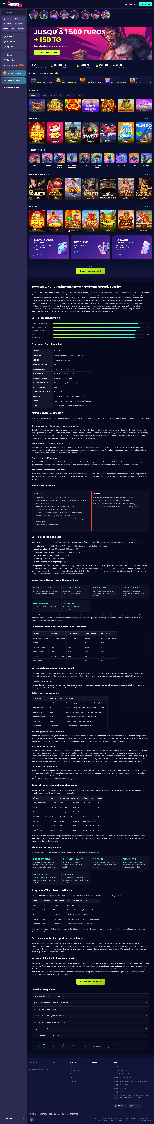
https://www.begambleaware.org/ (134, 1097)
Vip (71, 1077)
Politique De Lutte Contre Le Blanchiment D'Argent (130, 1081)
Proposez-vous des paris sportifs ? (47, 1029)
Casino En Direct (75, 1070)
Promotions (74, 1074)
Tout (44, 95)
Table (80, 95)
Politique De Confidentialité (123, 1077)
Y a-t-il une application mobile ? (46, 1035)
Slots (53, 95)
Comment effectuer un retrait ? (46, 1009)
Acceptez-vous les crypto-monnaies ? (49, 1016)
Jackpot (70, 95)
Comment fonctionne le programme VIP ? (50, 1022)
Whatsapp (122, 1106)
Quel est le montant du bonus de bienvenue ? (52, 1003)
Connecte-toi (130, 4)
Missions (73, 1081)
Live (61, 95)
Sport (93, 1067)
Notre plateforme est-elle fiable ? (47, 996)
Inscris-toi (145, 4)
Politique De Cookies (120, 1088)
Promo (5, 28)
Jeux (71, 1067)
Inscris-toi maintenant (47, 53)
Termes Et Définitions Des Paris (124, 1074)
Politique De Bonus (120, 1092)
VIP (13, 28)
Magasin (20, 28)
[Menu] (4, 4)
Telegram (135, 1106)
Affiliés (116, 1067)
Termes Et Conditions (121, 1070)
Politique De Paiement (121, 1085)
